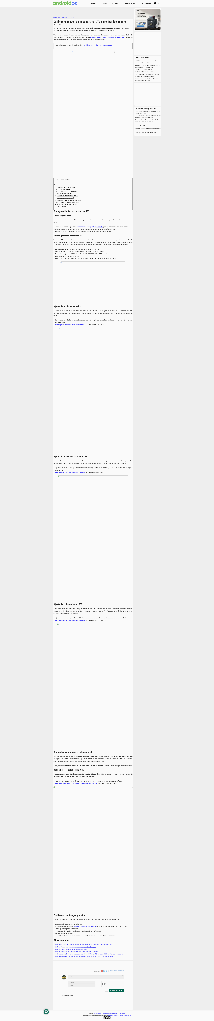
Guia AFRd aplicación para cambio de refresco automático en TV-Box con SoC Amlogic (84, 956)
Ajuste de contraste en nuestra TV (67, 196)
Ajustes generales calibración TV (69, 191)
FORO (141, 3)
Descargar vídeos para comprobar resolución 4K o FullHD (76, 783)
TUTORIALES (116, 3)
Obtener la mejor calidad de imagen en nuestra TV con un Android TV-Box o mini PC (83, 944)
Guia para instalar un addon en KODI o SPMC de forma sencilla (76, 951)
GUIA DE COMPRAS (130, 3)
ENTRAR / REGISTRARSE (117, 971)
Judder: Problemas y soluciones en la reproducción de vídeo (75, 947)
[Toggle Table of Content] (55, 185)
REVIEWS (104, 3)
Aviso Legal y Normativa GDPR (110, 1013)
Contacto (122, 1013)
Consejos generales (65, 189)
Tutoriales (64, 17)
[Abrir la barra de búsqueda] (158, 3)
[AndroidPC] (65, 3)
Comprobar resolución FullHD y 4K (69, 202)
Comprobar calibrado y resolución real (69, 200)
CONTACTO (148, 3)
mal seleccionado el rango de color (85, 926)
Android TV (71, 17)
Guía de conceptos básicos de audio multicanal (71, 949)
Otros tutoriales (61, 206)
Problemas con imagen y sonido (67, 204)
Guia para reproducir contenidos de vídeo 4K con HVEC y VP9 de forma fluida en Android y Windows (89, 954)
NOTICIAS (94, 3)
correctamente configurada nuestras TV (90, 227)
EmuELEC (143, 126)
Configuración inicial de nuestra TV (68, 187)
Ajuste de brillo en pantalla (65, 193)
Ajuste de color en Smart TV (65, 198)
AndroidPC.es (56, 17)
